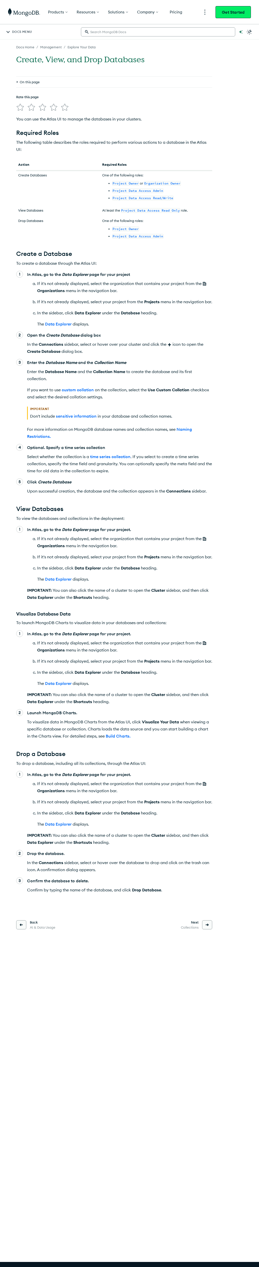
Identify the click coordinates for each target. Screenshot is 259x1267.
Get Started (233, 12)
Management (51, 47)
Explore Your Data (82, 47)
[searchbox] (158, 31)
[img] (20, 107)
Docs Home (25, 47)
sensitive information (76, 416)
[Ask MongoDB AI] (240, 31)
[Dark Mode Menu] (249, 31)
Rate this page (27, 97)
